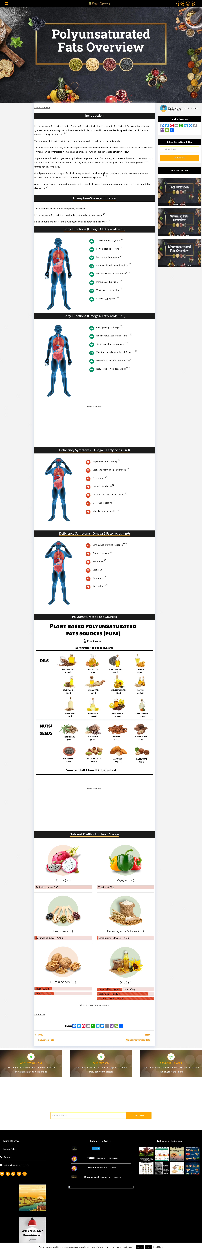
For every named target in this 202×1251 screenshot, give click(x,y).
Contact (7, 1157)
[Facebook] (8, 1174)
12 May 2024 (113, 1158)
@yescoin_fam (101, 1158)
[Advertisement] (94, 425)
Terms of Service (10, 1140)
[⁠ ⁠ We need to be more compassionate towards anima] (146, 1154)
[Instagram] (13, 1174)
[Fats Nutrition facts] (179, 179)
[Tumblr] (19, 1174)
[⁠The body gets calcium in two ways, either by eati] (162, 1154)
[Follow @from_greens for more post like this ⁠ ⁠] (192, 1154)
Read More (158, 1247)
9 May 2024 (113, 1168)
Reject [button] (148, 1247)
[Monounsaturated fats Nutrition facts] (179, 241)
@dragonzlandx (105, 1177)
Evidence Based (42, 107)
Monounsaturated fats (138, 1039)
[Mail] (24, 1174)
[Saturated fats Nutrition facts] (179, 210)
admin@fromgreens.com (16, 1165)
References (39, 1014)
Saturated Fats (46, 1039)
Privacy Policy (9, 1149)
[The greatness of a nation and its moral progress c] (162, 1169)
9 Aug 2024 (117, 1177)
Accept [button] (139, 1247)
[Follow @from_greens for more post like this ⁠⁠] (177, 1154)
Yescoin (91, 1157)
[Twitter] (2, 1174)
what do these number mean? (94, 1005)
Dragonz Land (91, 1177)
